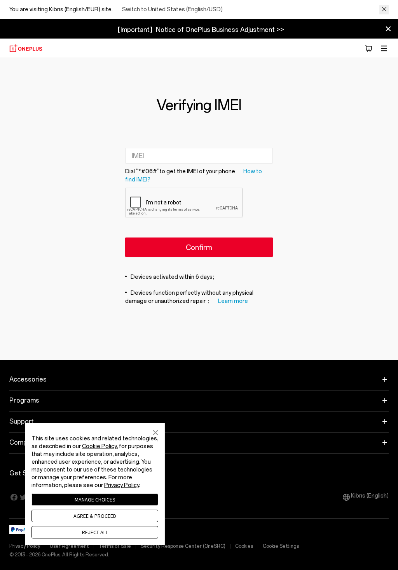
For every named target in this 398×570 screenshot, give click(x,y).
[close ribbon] (388, 29)
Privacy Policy (24, 546)
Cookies (244, 546)
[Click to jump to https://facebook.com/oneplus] (14, 497)
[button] (368, 48)
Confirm (199, 247)
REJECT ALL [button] (95, 532)
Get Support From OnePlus (72, 473)
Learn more (233, 301)
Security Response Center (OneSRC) (183, 546)
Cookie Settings (281, 546)
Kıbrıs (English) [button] (370, 496)
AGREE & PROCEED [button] (94, 515)
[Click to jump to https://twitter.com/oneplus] (23, 497)
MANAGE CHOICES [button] (95, 499)
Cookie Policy (99, 446)
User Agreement (69, 546)
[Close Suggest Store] (384, 9)
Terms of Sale (115, 546)
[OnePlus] (25, 48)
